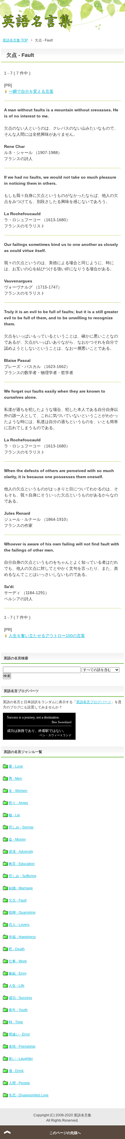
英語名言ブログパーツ (93, 702)
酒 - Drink (16, 1071)
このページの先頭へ (65, 1133)
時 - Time (16, 1022)
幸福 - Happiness (22, 937)
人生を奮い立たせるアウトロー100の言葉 (47, 635)
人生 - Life (16, 986)
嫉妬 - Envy (17, 973)
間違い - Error (19, 1034)
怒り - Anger (18, 803)
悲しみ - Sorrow (21, 827)
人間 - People (19, 1083)
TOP (15, 40)
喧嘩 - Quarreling (22, 913)
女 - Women (18, 791)
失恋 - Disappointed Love (29, 1095)
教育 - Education (22, 864)
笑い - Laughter (21, 1059)
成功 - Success (20, 998)
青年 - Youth (18, 1010)
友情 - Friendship (22, 1046)
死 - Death (17, 949)
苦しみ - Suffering (22, 876)
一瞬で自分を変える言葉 (31, 91)
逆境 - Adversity (21, 852)
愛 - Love (16, 766)
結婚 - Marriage (21, 888)
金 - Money (17, 839)
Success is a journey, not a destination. (39, 726)
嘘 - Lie (14, 815)
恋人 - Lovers (19, 925)
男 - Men (15, 779)
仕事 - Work (18, 961)
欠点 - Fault (17, 900)
